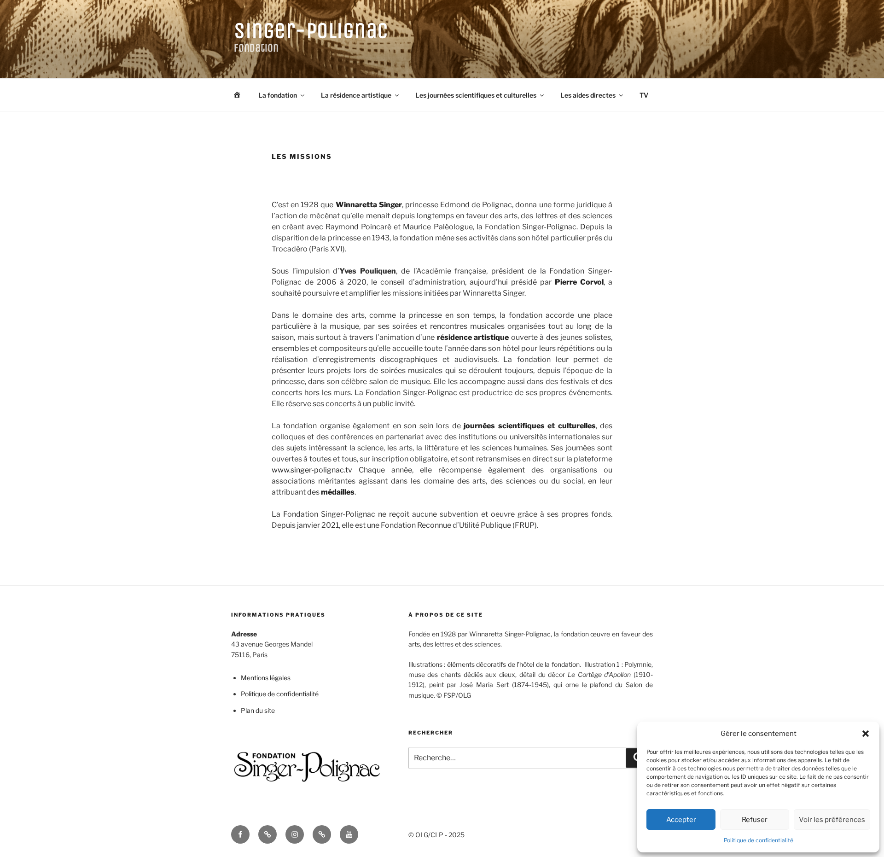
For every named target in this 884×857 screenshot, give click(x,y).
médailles (338, 492)
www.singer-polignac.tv (312, 470)
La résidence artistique (356, 95)
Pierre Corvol (579, 282)
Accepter (681, 820)
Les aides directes (588, 95)
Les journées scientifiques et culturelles (475, 95)
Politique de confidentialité (758, 840)
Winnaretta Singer (369, 204)
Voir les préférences (832, 820)
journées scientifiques (504, 425)
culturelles (577, 425)
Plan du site (258, 710)
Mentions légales (266, 678)
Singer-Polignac (311, 30)
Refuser (755, 820)
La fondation (277, 95)
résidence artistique (473, 337)
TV (644, 95)
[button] (865, 733)
